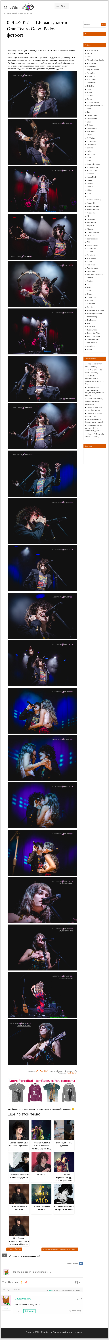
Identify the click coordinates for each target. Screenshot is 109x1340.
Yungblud (90, 349)
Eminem (90, 125)
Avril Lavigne (92, 80)
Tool (88, 323)
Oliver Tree (91, 236)
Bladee (89, 93)
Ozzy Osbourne (92, 239)
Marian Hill (91, 203)
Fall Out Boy (91, 132)
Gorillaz (90, 148)
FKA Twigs (91, 138)
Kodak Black (91, 177)
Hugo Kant (91, 154)
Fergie (89, 135)
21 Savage (91, 54)
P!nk (88, 242)
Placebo (90, 252)
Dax (88, 112)
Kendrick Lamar (92, 170)
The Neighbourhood (94, 314)
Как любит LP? (14, 1249)
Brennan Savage (93, 102)
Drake (89, 122)
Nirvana (90, 229)
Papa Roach (91, 249)
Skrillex (89, 291)
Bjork (89, 89)
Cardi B (90, 109)
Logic (89, 193)
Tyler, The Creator (93, 336)
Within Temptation (93, 340)
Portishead (91, 255)
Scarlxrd (90, 281)
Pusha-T (90, 262)
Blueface (90, 96)
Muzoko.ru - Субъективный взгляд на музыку (62, 1332)
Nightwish (90, 226)
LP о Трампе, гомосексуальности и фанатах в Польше (19, 1241)
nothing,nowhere (93, 232)
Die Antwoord (92, 119)
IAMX (89, 158)
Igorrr (89, 161)
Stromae (90, 301)
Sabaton (90, 278)
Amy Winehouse (93, 70)
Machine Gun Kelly (94, 200)
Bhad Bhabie (92, 83)
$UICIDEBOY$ (92, 50)
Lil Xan (89, 190)
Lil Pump (90, 184)
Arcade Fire (91, 76)
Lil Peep (90, 180)
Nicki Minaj (91, 219)
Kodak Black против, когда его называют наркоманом (94, 401)
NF (88, 216)
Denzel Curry (92, 115)
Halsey (89, 151)
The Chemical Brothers (95, 310)
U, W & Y (41, 1174)
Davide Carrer (71, 1073)
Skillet (89, 288)
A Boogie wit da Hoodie (95, 60)
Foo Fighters (91, 141)
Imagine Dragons (93, 164)
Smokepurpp (91, 297)
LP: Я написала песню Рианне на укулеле (60, 1249)
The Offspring (92, 317)
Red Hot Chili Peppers (95, 275)
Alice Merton (91, 67)
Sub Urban (91, 304)
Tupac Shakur (92, 330)
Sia (88, 284)
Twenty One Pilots (93, 333)
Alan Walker (91, 63)
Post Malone (91, 258)
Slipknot (90, 294)
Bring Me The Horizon (95, 106)
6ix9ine (89, 57)
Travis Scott (91, 327)
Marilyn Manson (93, 206)
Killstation (90, 174)
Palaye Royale (92, 245)
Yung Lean (91, 346)
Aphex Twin (91, 73)
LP (88, 197)
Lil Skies (90, 187)
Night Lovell (91, 223)
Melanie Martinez (93, 210)
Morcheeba (91, 213)
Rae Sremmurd (92, 268)
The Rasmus (91, 320)
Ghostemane (91, 145)
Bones (89, 99)
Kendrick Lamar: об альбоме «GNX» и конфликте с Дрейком (93, 428)
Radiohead (91, 265)
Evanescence (92, 128)
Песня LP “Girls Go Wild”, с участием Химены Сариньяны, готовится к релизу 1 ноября (41, 1149)
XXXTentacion (92, 343)
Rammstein (91, 271)
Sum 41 (90, 307)
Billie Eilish (91, 86)
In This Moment (92, 167)
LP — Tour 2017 (42, 1071)
